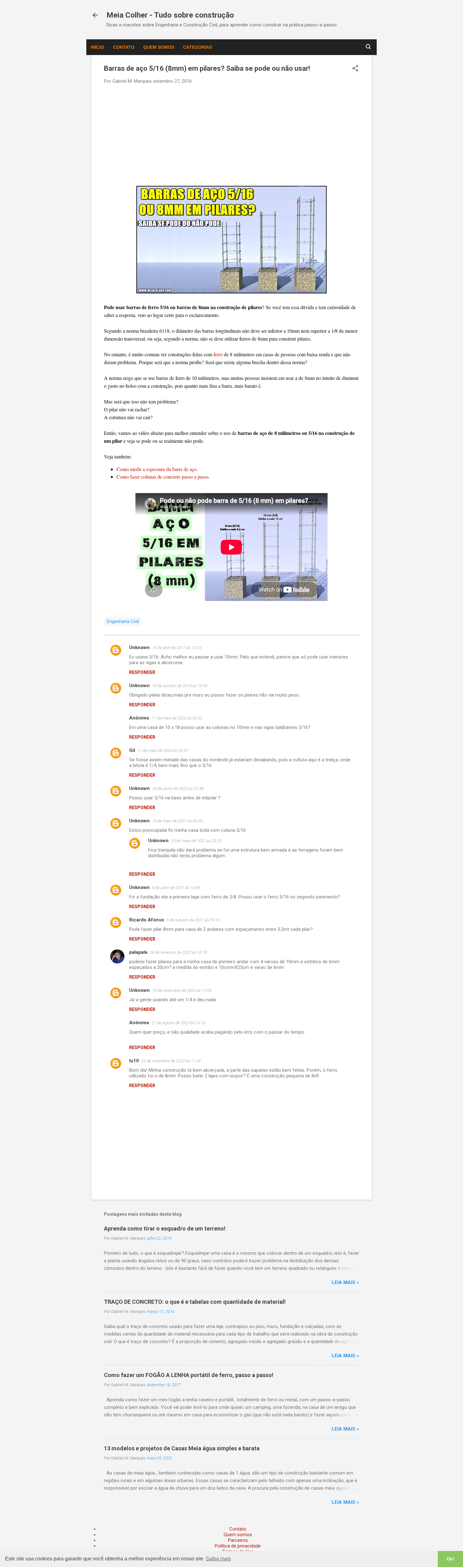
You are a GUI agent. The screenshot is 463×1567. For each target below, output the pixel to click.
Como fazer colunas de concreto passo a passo (163, 476)
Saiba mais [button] (218, 1558)
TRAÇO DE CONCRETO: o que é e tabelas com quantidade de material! (195, 1301)
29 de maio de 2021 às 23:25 (196, 840)
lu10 (134, 1061)
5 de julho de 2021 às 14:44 (176, 887)
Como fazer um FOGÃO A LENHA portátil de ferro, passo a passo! (188, 1375)
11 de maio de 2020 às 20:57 (163, 750)
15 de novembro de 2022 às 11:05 (181, 990)
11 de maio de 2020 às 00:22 (177, 718)
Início (97, 47)
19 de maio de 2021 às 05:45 (177, 821)
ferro (219, 354)
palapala (138, 952)
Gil (132, 750)
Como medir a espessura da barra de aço (157, 469)
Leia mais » (345, 1282)
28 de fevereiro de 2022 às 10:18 (178, 952)
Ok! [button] (450, 1558)
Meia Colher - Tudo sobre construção (170, 15)
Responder (142, 672)
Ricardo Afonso (146, 920)
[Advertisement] (231, 135)
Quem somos (158, 47)
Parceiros (238, 1540)
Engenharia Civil (123, 621)
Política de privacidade (238, 1546)
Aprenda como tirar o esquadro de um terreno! (165, 1228)
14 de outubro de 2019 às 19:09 (179, 685)
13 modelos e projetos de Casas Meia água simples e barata (182, 1448)
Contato (123, 47)
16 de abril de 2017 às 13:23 (176, 647)
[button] (355, 68)
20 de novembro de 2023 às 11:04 (171, 1061)
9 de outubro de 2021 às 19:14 (193, 920)
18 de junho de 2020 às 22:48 (177, 788)
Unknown (139, 647)
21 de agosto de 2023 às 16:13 (178, 1022)
